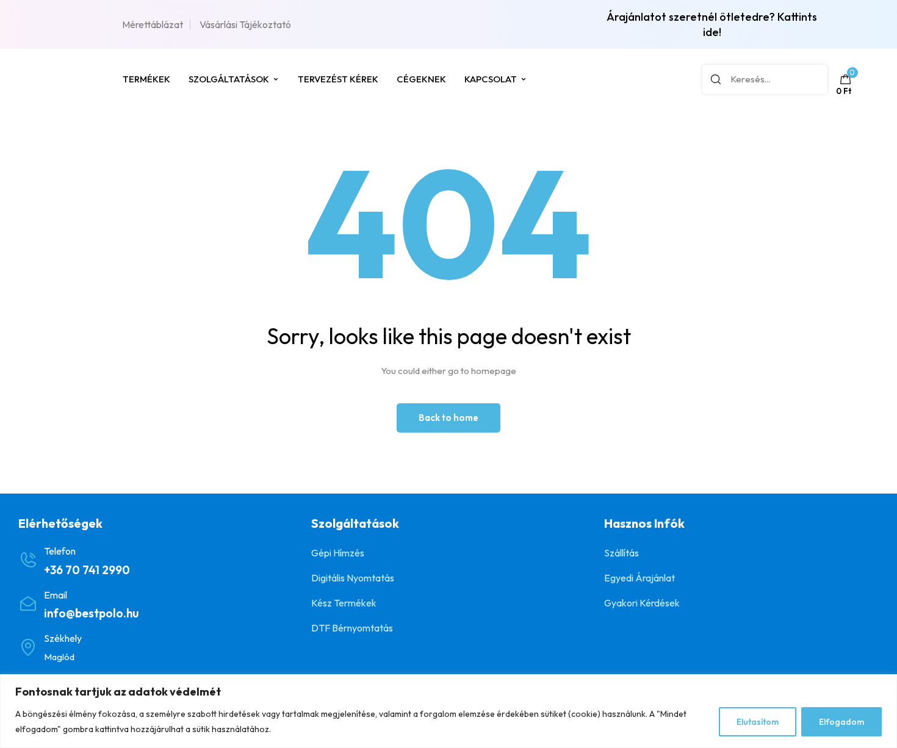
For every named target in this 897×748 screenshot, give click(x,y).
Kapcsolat (490, 79)
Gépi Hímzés (337, 553)
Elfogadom (841, 721)
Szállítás (621, 553)
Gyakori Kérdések (642, 603)
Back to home (448, 417)
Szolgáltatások (229, 79)
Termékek (146, 79)
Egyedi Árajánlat (639, 578)
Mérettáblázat (152, 24)
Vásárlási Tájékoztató (245, 24)
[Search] (715, 79)
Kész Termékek (343, 603)
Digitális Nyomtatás (352, 578)
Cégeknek (421, 79)
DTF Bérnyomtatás (352, 628)
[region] (448, 711)
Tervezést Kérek (338, 79)
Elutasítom (758, 721)
